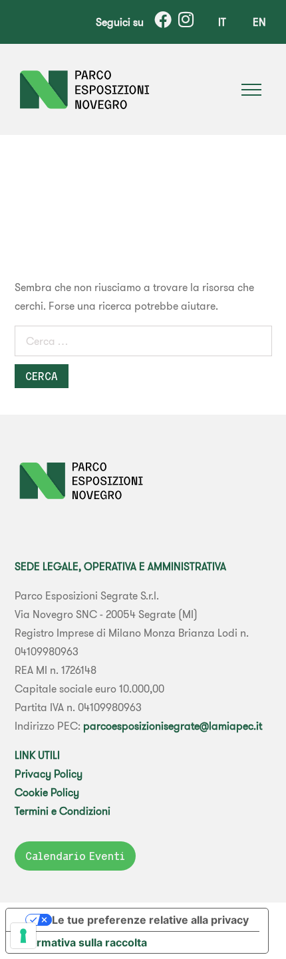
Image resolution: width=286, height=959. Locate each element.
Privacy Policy (48, 773)
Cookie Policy (47, 792)
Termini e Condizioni (62, 810)
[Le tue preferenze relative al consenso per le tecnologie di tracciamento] (23, 935)
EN (259, 22)
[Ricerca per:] (143, 344)
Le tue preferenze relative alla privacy (150, 919)
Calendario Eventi (75, 856)
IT (222, 22)
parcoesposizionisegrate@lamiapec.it (172, 725)
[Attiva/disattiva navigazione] (251, 90)
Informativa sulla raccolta (82, 942)
